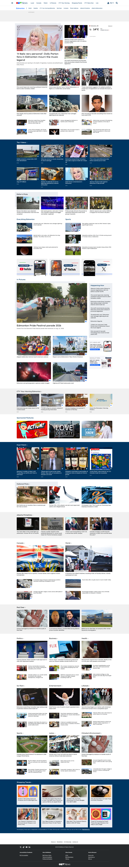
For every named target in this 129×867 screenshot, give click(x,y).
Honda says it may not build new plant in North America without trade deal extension (63, 755)
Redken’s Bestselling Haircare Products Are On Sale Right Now (27, 799)
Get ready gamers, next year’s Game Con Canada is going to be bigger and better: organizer (52, 212)
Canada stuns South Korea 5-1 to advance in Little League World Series (31, 755)
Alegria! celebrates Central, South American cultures (32, 357)
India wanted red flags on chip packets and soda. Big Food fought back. (102, 676)
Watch (45, 3)
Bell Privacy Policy (47, 855)
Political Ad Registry (47, 859)
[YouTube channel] (26, 847)
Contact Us (75, 841)
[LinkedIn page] (29, 847)
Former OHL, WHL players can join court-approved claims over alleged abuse (64, 506)
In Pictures (53, 3)
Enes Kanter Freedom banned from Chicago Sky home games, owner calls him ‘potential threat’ (37, 771)
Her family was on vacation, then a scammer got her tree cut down (31, 506)
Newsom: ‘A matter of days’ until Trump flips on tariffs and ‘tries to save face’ (27, 473)
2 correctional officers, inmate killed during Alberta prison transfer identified (64, 629)
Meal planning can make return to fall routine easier (28, 408)
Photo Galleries (74, 8)
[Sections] (12, 2)
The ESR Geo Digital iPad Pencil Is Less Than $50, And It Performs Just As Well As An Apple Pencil (52, 800)
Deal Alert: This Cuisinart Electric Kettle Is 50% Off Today (76, 822)
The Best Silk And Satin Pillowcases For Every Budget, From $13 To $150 (76, 800)
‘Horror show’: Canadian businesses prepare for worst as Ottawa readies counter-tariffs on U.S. (63, 660)
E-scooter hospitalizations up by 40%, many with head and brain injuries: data (101, 667)
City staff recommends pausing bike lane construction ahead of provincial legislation (75, 62)
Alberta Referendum (97, 8)
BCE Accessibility (24, 855)
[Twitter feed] (21, 847)
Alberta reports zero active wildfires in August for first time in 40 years (100, 211)
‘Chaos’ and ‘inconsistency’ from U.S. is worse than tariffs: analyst (76, 532)
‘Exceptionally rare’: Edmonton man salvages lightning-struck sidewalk (62, 114)
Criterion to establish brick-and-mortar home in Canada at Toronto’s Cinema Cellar (70, 723)
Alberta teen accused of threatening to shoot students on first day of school (102, 122)
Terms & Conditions (47, 857)
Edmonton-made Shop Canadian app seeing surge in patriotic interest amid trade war (36, 122)
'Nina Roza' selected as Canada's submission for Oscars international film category (70, 715)
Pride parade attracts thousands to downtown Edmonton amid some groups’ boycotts (76, 212)
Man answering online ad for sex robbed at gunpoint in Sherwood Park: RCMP (101, 131)
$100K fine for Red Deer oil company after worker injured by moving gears (96, 629)
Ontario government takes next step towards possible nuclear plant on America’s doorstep (37, 715)
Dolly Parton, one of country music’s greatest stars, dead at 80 (64, 707)
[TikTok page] (23, 847)
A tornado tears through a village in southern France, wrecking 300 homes (102, 770)
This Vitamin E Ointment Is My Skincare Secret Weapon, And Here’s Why (27, 823)
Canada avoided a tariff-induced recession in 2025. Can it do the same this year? (101, 533)
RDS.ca (90, 859)
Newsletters (60, 841)
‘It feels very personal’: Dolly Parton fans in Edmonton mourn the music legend (37, 56)
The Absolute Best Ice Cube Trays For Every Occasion (101, 799)
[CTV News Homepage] (21, 3)
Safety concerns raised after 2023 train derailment (27, 159)
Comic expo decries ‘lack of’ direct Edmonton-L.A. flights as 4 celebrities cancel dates (64, 87)
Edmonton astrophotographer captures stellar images (33, 383)
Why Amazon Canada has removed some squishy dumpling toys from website (69, 667)
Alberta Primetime (85, 8)
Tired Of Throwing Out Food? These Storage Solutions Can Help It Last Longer (99, 823)
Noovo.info (91, 855)
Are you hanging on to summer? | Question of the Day (75, 408)
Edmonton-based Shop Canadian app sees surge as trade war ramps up (76, 160)
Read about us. (86, 829)
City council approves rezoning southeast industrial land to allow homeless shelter (32, 87)
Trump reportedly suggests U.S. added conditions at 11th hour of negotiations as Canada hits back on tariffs (97, 88)
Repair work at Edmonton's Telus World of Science (68, 357)
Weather (35, 8)
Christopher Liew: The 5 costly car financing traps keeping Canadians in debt (96, 506)
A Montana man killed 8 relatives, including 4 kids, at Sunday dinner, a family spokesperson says (87, 574)
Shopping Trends (77, 3)
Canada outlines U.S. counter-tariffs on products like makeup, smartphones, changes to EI (37, 676)
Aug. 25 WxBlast (21, 182)
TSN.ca (67, 859)
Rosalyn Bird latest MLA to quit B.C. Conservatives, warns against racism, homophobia (38, 574)
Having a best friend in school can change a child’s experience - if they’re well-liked (102, 723)
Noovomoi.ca (91, 857)
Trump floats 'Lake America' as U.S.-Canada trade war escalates (100, 472)
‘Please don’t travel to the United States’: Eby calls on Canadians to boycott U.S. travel (51, 473)
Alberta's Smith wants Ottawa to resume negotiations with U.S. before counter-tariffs (75, 41)
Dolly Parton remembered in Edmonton (73, 182)
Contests (66, 8)
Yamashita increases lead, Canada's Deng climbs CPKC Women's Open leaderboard (96, 248)
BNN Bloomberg (69, 857)
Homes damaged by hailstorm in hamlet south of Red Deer (69, 121)
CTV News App (67, 841)
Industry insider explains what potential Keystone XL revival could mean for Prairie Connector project (51, 533)
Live (97, 3)
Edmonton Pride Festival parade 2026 (39, 325)
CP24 (66, 855)
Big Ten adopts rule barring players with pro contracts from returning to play (37, 762)
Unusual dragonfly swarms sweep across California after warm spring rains (102, 761)
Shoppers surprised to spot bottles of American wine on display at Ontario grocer (76, 473)
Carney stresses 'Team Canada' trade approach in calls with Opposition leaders (32, 660)
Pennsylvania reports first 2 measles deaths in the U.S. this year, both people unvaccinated (96, 660)
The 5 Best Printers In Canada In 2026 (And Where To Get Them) (52, 822)
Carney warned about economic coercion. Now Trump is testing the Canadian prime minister (37, 667)
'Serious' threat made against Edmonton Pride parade (98, 182)
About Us (53, 841)
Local (32, 3)
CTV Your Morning (64, 3)
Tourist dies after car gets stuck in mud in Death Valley (96, 579)
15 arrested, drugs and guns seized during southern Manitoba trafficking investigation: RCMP (46, 580)
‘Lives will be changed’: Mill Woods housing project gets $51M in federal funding (37, 131)
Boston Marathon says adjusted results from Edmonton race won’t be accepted (28, 212)
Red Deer (59, 8)
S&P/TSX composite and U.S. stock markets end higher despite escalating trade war (69, 676)
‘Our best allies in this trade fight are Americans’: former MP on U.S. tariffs (28, 532)
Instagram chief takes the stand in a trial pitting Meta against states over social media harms (37, 723)
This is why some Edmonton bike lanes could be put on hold (99, 159)
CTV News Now (89, 3)
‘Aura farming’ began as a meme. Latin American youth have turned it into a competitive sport (96, 707)
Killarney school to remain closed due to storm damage (52, 159)
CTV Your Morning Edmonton (47, 8)
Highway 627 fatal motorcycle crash (63, 383)
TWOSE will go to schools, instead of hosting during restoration (52, 408)
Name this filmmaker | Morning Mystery (99, 408)
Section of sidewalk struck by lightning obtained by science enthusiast (49, 183)
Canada (38, 3)
